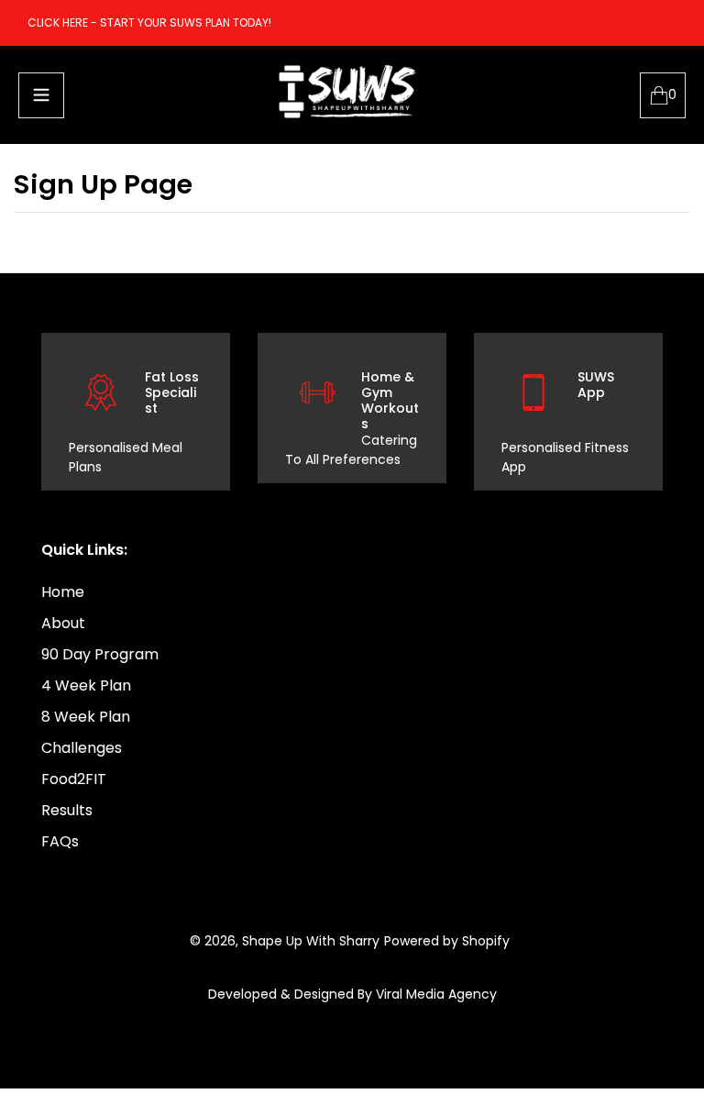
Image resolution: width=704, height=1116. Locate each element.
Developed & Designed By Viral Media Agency (352, 994)
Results (67, 810)
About (63, 623)
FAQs (60, 841)
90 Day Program (100, 654)
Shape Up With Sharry (311, 941)
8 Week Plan (85, 716)
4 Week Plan (86, 685)
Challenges (81, 747)
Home (62, 591)
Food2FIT (73, 779)
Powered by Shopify (447, 941)
